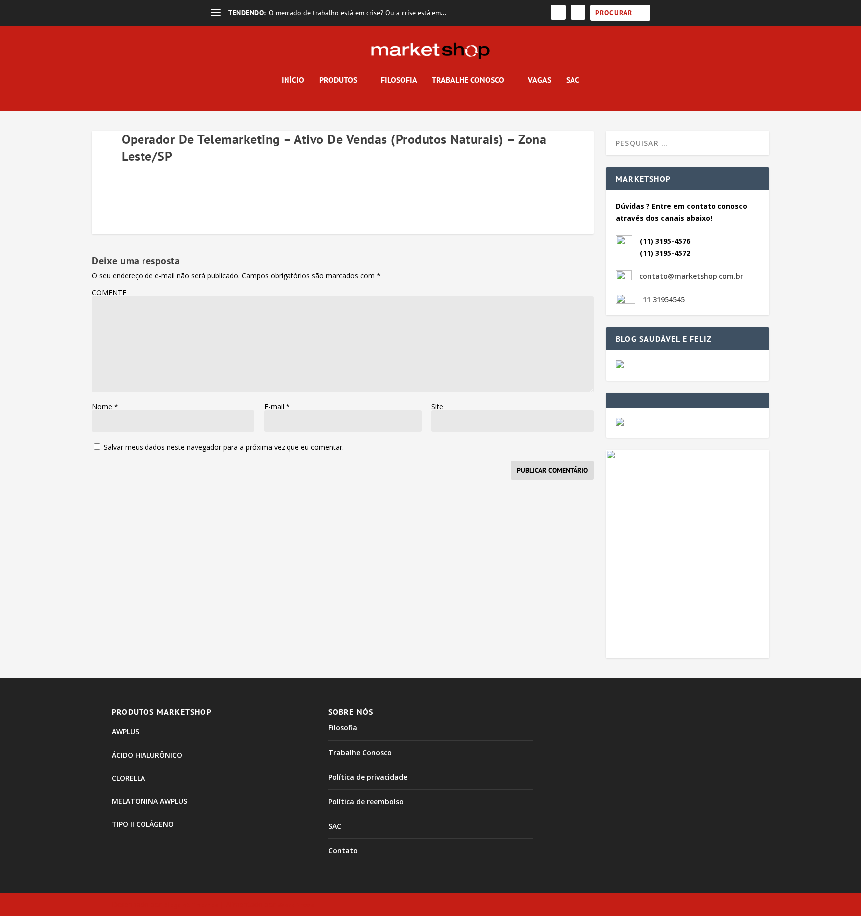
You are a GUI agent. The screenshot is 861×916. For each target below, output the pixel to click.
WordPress (296, 904)
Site (437, 406)
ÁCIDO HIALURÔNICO (147, 755)
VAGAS (539, 80)
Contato (343, 850)
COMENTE (109, 292)
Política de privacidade (367, 777)
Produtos (338, 80)
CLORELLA (128, 778)
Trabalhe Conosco (468, 80)
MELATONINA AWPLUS (149, 801)
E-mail (277, 406)
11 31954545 (664, 299)
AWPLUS (125, 731)
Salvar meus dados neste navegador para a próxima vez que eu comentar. (224, 447)
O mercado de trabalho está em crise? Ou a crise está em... (357, 12)
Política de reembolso (366, 801)
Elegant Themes (191, 904)
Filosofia (399, 80)
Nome (105, 406)
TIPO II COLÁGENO (143, 824)
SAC (572, 80)
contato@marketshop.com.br (691, 276)
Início (293, 80)
